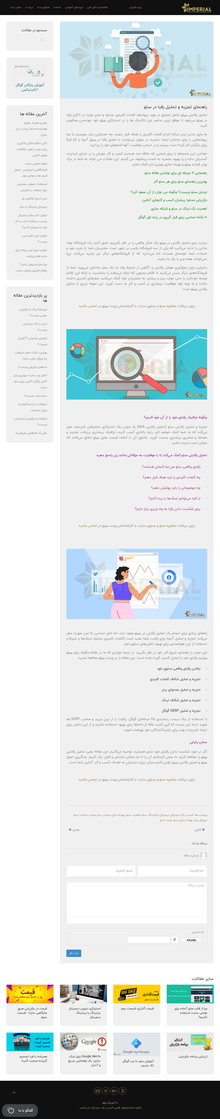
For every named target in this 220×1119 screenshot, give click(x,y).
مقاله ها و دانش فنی (97, 7)
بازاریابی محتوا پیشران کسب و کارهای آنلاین (174, 200)
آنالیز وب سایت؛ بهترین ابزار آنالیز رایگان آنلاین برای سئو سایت (30, 381)
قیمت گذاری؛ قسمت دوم (137, 1009)
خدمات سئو (81, 815)
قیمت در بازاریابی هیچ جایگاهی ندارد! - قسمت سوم (32, 1013)
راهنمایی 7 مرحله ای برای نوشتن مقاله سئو (176, 173)
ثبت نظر (73, 953)
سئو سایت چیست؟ (35, 396)
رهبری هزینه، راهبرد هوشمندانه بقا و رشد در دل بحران (31, 129)
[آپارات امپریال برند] (97, 1091)
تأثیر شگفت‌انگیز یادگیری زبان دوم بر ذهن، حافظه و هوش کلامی (32, 149)
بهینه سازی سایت (114, 815)
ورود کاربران (135, 7)
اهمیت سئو (133, 815)
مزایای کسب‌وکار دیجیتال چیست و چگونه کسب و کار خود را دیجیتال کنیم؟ (31, 221)
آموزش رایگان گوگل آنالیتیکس (30, 87)
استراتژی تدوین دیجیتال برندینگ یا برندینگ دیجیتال (84, 1013)
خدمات (57, 7)
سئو (144, 815)
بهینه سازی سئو (183, 820)
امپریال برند (200, 820)
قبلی (198, 830)
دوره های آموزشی (74, 7)
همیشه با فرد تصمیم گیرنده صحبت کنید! (33, 1059)
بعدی (75, 830)
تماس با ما (16, 7)
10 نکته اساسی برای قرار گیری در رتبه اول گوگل (172, 217)
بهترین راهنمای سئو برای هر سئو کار (180, 181)
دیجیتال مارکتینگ (158, 815)
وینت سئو (166, 820)
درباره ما (29, 7)
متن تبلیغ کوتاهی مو (34, 199)
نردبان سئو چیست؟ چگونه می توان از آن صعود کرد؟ (169, 192)
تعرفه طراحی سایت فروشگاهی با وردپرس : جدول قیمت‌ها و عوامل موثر (30, 170)
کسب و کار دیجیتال (182, 815)
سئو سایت (95, 815)
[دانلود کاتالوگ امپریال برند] (122, 1091)
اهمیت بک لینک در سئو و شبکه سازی (179, 208)
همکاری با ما (43, 7)
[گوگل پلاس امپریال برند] (114, 1091)
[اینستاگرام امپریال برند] (106, 1091)
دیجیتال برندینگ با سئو (33, 207)
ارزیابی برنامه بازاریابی (192, 1057)
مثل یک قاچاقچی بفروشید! (31, 433)
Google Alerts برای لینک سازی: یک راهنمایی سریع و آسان (84, 1061)
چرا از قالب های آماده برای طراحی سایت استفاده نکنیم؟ (190, 1013)
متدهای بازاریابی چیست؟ (32, 367)
